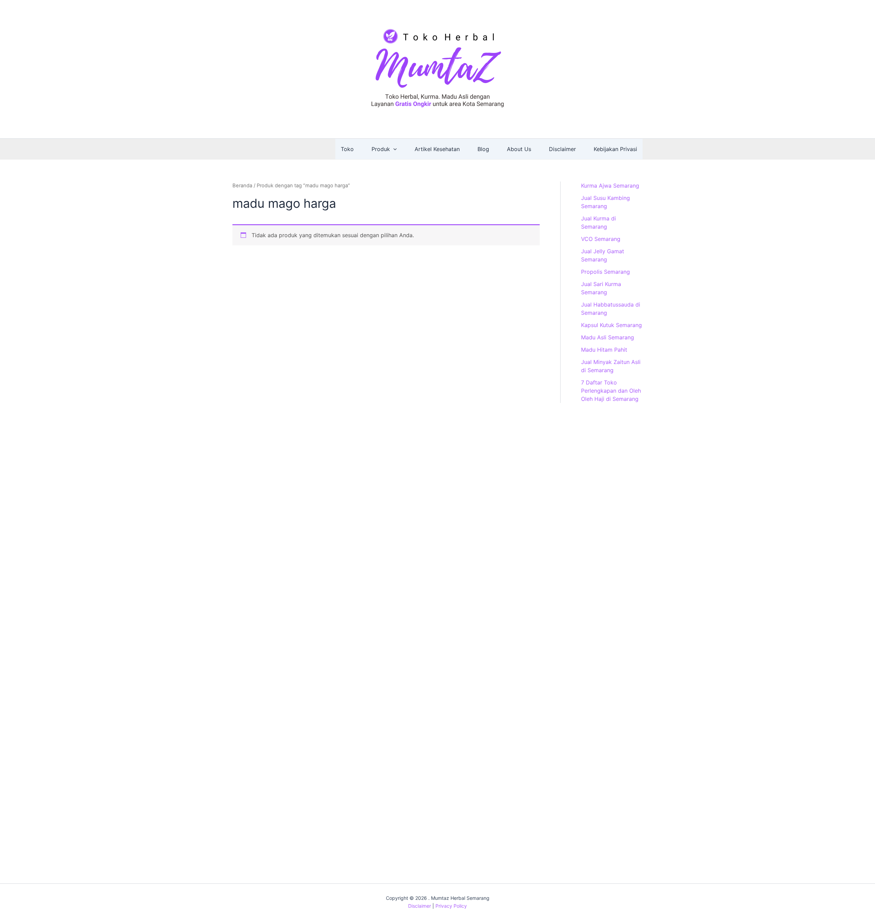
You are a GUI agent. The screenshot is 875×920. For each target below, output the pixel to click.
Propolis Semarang (605, 271)
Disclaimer (562, 149)
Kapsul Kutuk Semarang (611, 325)
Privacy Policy (451, 906)
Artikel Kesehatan (437, 149)
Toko (347, 149)
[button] (393, 149)
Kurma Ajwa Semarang (610, 185)
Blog (483, 149)
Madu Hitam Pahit (604, 349)
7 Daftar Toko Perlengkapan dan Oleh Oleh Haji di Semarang (611, 390)
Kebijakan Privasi (615, 149)
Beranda (242, 185)
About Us (519, 149)
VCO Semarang (600, 238)
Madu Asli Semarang (607, 337)
